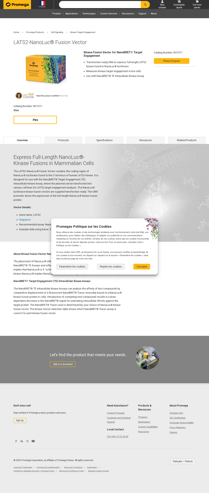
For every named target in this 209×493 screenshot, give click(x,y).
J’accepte (141, 266)
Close (151, 222)
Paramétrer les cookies (72, 266)
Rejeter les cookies (111, 266)
